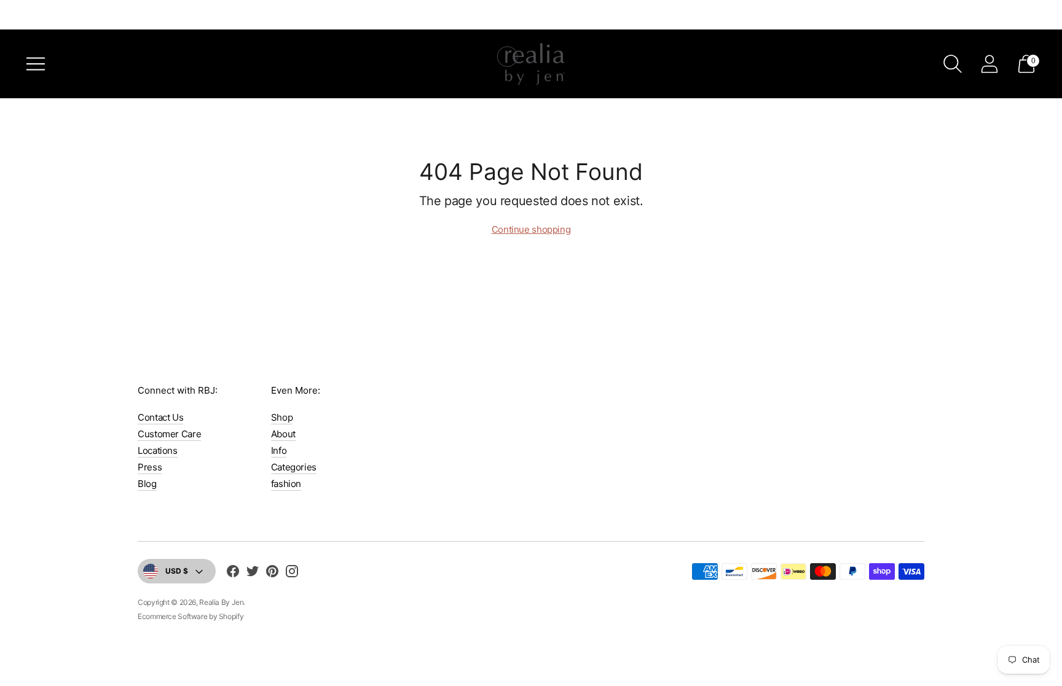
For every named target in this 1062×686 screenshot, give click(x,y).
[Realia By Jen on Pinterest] (272, 573)
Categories (294, 467)
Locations (158, 450)
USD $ (176, 570)
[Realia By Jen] (531, 64)
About (283, 434)
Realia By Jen (221, 602)
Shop (282, 417)
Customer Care (169, 434)
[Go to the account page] (989, 64)
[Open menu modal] (35, 64)
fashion (286, 483)
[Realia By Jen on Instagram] (292, 573)
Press (150, 467)
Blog (147, 483)
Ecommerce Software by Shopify (190, 616)
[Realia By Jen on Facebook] (233, 573)
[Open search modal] (952, 64)
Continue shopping (531, 229)
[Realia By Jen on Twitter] (252, 573)
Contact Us (160, 417)
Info (279, 450)
